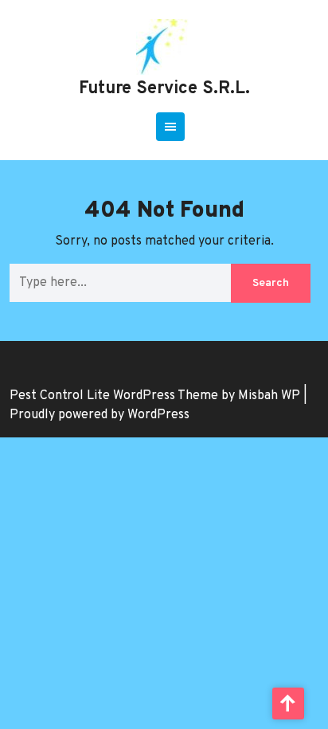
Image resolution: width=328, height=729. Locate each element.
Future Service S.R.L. (164, 89)
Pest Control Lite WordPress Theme (114, 396)
